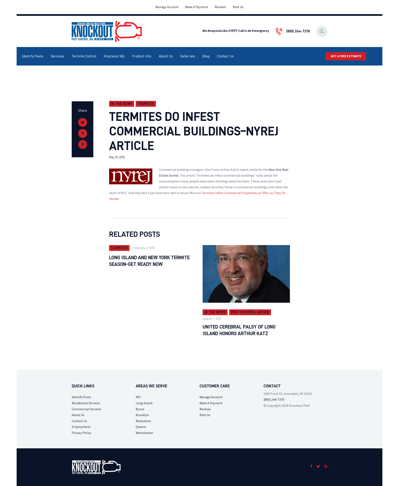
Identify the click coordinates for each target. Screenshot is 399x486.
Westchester (144, 433)
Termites (145, 103)
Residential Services (86, 403)
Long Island (144, 403)
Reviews (205, 409)
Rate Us (205, 415)
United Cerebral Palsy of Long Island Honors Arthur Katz (239, 330)
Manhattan (143, 421)
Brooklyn (142, 415)
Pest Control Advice (250, 312)
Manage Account (211, 397)
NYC (138, 397)
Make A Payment (211, 403)
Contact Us (79, 421)
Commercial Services (86, 409)
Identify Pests (81, 397)
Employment (81, 427)
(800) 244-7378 (274, 399)
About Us (78, 415)
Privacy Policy (81, 433)
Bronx (140, 409)
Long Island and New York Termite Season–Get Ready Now (149, 261)
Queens (141, 427)
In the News (121, 103)
